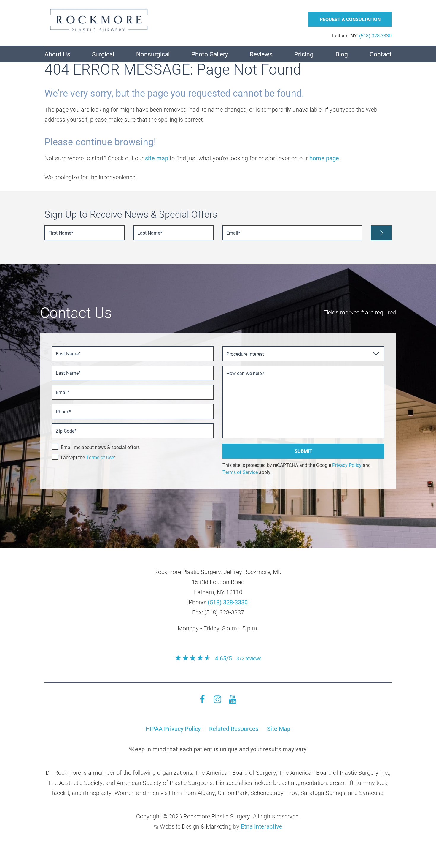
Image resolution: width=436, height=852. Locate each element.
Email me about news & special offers (100, 447)
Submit (303, 451)
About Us (57, 54)
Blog (341, 54)
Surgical (103, 54)
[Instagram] (217, 701)
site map (156, 158)
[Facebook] (202, 701)
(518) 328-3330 (228, 602)
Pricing (304, 54)
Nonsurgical (153, 54)
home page (324, 158)
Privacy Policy (347, 465)
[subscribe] (381, 232)
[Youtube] (232, 701)
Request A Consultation (350, 19)
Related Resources (233, 728)
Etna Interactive (261, 826)
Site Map (278, 728)
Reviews (261, 54)
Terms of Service (240, 472)
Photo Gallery (209, 54)
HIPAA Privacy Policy (173, 728)
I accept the (73, 457)
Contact (381, 54)
